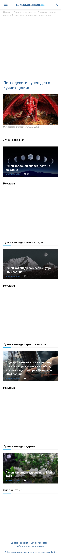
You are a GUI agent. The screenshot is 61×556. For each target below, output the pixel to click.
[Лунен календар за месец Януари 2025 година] (30, 264)
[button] (56, 4)
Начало (7, 12)
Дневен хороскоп (19, 542)
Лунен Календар (39, 542)
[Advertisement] (30, 49)
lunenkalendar (13, 174)
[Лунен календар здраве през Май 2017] (30, 468)
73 (28, 174)
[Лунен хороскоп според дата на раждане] (30, 161)
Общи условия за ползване (30, 546)
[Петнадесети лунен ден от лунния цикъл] (30, 123)
